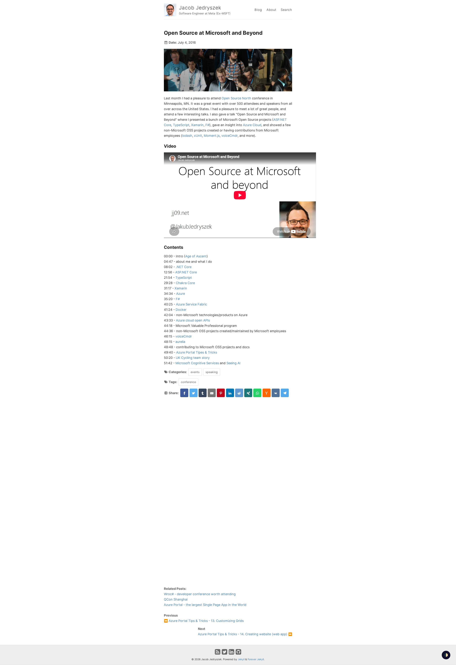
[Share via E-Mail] (212, 393)
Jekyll (241, 659)
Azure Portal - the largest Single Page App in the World (205, 605)
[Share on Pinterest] (221, 393)
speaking (212, 372)
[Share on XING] (248, 393)
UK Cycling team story (193, 358)
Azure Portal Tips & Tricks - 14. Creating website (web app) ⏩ (245, 634)
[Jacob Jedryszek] (170, 10)
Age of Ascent (196, 256)
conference (188, 382)
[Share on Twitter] (194, 393)
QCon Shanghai (176, 599)
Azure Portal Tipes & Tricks (196, 352)
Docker (181, 309)
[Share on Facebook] (184, 393)
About (271, 10)
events (195, 372)
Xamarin (197, 125)
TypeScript (181, 125)
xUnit (198, 135)
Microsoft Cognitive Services (197, 363)
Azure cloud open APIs (193, 320)
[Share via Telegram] (285, 393)
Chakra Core (185, 283)
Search (286, 10)
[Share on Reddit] (239, 393)
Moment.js (212, 135)
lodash (187, 135)
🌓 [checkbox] (446, 655)
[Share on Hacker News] (267, 393)
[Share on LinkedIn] (230, 393)
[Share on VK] (276, 393)
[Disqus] (228, 441)
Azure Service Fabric (191, 304)
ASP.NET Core (186, 272)
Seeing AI (233, 363)
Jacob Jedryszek (200, 8)
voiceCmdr (229, 135)
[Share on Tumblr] (203, 393)
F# (207, 125)
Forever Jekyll (256, 659)
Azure (180, 293)
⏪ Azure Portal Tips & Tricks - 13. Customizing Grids (204, 621)
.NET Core (183, 267)
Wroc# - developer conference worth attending (200, 594)
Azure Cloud (252, 125)
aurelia (180, 342)
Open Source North (236, 98)
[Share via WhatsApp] (257, 393)
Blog (258, 10)
